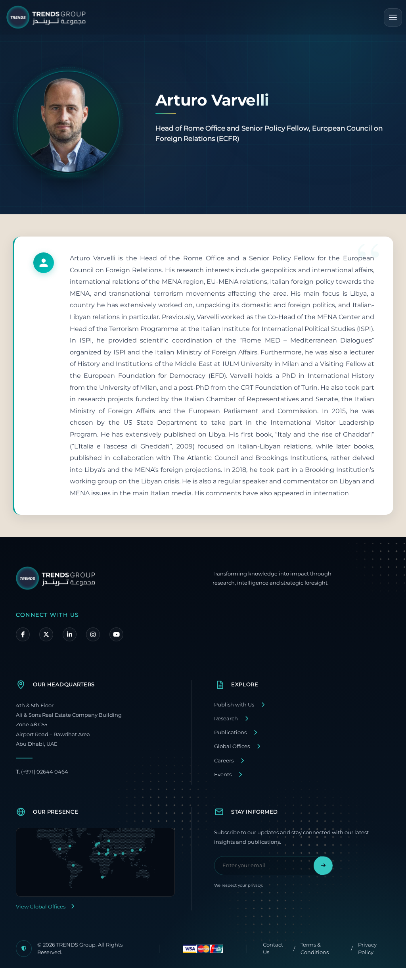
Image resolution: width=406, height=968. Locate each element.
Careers (224, 761)
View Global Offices (40, 907)
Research (226, 719)
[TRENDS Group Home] (46, 17)
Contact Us (273, 948)
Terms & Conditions (315, 948)
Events (223, 774)
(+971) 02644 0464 (42, 772)
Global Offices (232, 746)
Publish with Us (234, 705)
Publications (230, 732)
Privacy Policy (367, 948)
